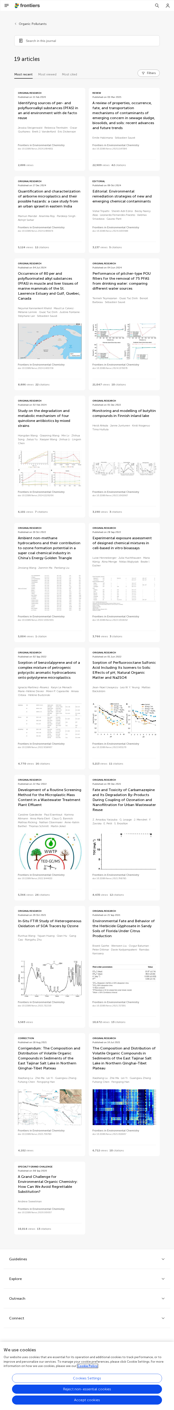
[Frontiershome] (28, 5)
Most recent (23, 74)
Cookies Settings (87, 1378)
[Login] (168, 5)
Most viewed (47, 74)
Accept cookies (87, 1400)
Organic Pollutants (33, 24)
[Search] (157, 5)
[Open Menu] (6, 5)
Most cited (69, 74)
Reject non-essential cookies (87, 1389)
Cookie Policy (87, 1366)
